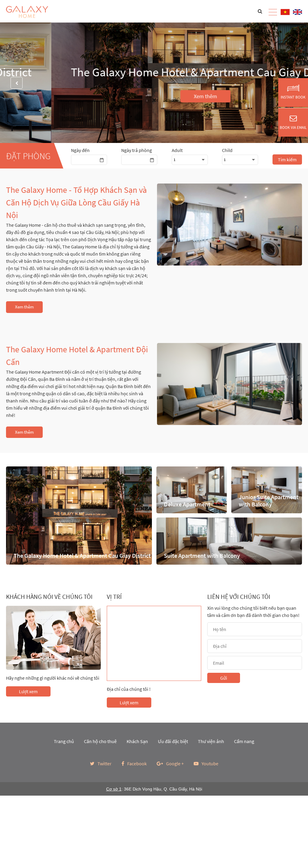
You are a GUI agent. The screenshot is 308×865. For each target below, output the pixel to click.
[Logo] (27, 12)
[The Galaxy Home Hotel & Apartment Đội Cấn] (229, 384)
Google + (175, 763)
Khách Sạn (137, 741)
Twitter (104, 763)
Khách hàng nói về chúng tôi (49, 596)
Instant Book (293, 97)
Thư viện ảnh (211, 741)
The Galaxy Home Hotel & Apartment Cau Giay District (154, 72)
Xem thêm (154, 96)
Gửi (223, 678)
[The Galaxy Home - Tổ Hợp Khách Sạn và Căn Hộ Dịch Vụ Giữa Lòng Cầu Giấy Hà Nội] (229, 225)
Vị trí (114, 596)
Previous (17, 83)
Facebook (137, 763)
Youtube (210, 763)
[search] (260, 11)
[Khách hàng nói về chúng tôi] (53, 638)
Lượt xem (28, 691)
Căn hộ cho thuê (100, 741)
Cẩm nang (244, 741)
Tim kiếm (287, 159)
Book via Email (293, 127)
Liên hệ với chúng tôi (238, 596)
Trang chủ (64, 741)
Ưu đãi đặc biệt (173, 741)
